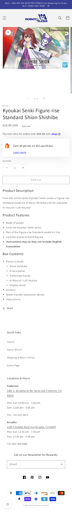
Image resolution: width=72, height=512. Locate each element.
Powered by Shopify (41, 505)
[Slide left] (28, 98)
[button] (4, 18)
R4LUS (31, 505)
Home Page (13, 365)
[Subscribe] (61, 464)
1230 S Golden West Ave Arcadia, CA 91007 (31, 427)
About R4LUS (14, 349)
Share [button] (10, 308)
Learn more (19, 152)
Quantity (7, 160)
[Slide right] (44, 98)
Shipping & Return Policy (21, 357)
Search (11, 341)
